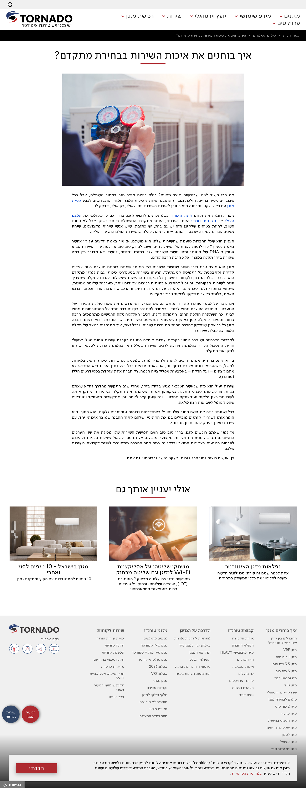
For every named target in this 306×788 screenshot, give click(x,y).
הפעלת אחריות (113, 652)
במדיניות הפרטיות (246, 773)
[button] (290, 16)
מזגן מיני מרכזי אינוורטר (149, 652)
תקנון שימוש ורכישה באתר (109, 687)
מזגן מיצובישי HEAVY (237, 652)
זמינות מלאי (158, 709)
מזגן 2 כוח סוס (286, 706)
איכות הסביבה (243, 666)
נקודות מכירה (157, 687)
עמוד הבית (291, 35)
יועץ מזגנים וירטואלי (282, 692)
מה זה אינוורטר (285, 678)
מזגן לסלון (289, 734)
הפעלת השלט (199, 659)
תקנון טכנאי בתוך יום (108, 659)
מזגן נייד (290, 685)
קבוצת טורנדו (241, 630)
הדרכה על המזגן (195, 630)
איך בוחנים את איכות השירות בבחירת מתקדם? (211, 35)
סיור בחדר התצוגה (153, 716)
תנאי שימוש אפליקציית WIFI (107, 675)
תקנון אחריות (114, 645)
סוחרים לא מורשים (153, 701)
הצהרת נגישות (243, 687)
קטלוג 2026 (158, 666)
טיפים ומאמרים (264, 35)
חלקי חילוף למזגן (154, 694)
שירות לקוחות (110, 630)
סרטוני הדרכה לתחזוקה (192, 666)
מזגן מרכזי (289, 713)
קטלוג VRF (159, 673)
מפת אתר (246, 694)
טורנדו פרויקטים (241, 680)
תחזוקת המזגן (199, 652)
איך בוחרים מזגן (281, 630)
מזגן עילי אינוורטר (154, 645)
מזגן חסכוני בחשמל (282, 720)
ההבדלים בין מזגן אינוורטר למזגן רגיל (282, 640)
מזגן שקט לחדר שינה (281, 727)
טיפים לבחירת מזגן (282, 699)
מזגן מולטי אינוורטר (152, 659)
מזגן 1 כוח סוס (286, 657)
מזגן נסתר (159, 680)
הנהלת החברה (243, 645)
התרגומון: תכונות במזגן (192, 673)
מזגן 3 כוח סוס (286, 671)
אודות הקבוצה (243, 638)
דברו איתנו (116, 697)
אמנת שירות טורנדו (110, 638)
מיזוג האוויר (182, 215)
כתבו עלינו (246, 673)
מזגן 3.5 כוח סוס (284, 664)
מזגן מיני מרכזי (204, 220)
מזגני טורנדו (155, 630)
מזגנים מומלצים (155, 638)
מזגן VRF (290, 650)
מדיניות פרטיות (112, 666)
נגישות (14, 784)
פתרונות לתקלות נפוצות (192, 638)
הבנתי (36, 768)
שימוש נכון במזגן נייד (194, 645)
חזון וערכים (245, 659)
